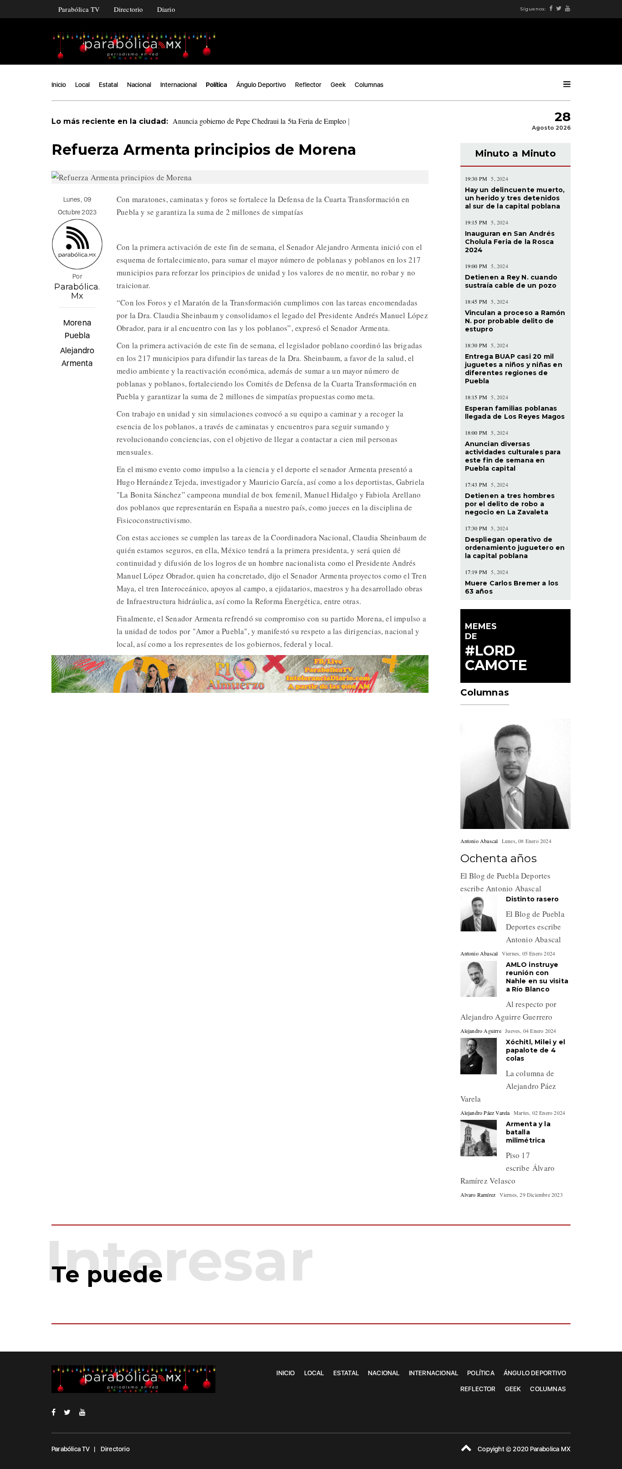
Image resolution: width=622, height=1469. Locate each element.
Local (82, 84)
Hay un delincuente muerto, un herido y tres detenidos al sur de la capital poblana (515, 198)
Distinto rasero (532, 899)
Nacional (139, 84)
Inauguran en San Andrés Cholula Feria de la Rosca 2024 (510, 241)
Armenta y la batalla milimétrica (528, 1132)
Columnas (369, 84)
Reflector (308, 84)
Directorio (128, 9)
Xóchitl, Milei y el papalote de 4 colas (536, 1050)
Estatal (108, 84)
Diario (166, 9)
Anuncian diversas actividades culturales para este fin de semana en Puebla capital (513, 456)
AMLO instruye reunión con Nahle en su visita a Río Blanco (537, 977)
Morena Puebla (77, 329)
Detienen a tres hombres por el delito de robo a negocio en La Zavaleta (510, 504)
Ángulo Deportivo (261, 84)
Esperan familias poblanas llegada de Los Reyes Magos (515, 412)
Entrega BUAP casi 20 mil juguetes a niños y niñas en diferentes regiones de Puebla (513, 368)
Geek (338, 84)
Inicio (58, 84)
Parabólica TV (79, 9)
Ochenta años (498, 858)
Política (216, 84)
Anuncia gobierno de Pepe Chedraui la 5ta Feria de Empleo (260, 121)
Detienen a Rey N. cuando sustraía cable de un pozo (511, 281)
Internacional (178, 84)
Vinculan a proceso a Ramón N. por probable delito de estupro (515, 321)
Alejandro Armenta (77, 357)
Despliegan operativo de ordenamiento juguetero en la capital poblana (515, 547)
